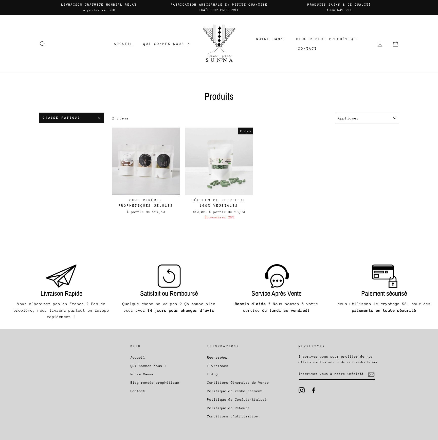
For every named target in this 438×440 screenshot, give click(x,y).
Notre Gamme (271, 39)
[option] (99, 8)
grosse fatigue (61, 117)
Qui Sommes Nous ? (166, 44)
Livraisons (217, 366)
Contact (307, 48)
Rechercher (217, 357)
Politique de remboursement (234, 391)
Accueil (123, 44)
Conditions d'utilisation (232, 416)
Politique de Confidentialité (237, 399)
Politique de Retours (228, 408)
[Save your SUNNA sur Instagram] (302, 390)
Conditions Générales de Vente (238, 382)
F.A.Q (212, 374)
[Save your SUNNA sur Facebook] (314, 390)
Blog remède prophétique (327, 39)
